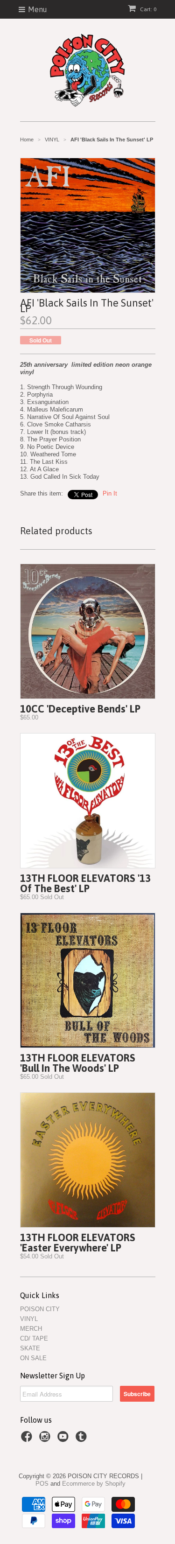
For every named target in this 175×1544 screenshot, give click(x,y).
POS (42, 1483)
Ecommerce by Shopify (94, 1483)
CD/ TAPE (34, 1338)
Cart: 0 (147, 9)
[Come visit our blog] (83, 1439)
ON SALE (33, 1358)
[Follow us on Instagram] (46, 1439)
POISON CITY (40, 1309)
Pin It (110, 493)
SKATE (30, 1348)
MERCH (31, 1328)
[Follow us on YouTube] (64, 1439)
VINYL (29, 1318)
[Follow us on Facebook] (28, 1439)
